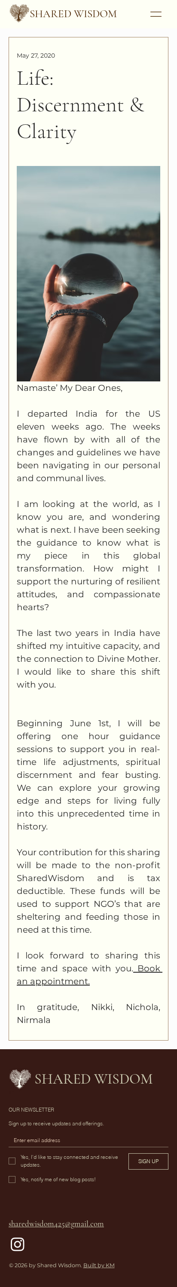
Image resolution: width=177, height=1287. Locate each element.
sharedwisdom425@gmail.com (56, 1224)
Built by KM (99, 1265)
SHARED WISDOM (73, 13)
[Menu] (156, 14)
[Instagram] (18, 1244)
